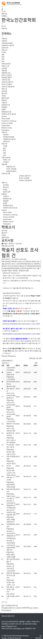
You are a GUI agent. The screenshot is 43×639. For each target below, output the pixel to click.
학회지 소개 (5, 66)
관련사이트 (5, 48)
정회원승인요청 (6, 112)
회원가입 (4, 14)
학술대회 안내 (6, 73)
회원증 (4, 109)
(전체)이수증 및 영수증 (9, 114)
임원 (3, 54)
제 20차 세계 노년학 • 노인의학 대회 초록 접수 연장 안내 (10, 587)
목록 (3, 246)
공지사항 (4, 91)
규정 (3, 61)
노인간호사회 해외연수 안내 (10, 422)
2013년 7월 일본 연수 (11, 464)
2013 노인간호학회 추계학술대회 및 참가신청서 (10, 431)
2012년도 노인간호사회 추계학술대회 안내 (10, 534)
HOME (5, 243)
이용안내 (4, 38)
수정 (9, 246)
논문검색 (4, 68)
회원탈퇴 (4, 107)
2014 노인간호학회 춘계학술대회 (10, 404)
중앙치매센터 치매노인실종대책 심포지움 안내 (10, 488)
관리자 (18, 372)
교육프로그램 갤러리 (8, 86)
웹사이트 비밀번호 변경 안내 (10, 388)
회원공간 (4, 100)
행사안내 (4, 93)
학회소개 (4, 50)
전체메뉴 (4, 16)
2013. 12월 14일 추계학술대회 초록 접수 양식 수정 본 (11, 443)
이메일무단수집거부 (8, 45)
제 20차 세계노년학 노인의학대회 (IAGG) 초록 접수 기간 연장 (11, 475)
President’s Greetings (9, 121)
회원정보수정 (6, 105)
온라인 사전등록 (7, 75)
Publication (5, 130)
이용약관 (4, 41)
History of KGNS (7, 123)
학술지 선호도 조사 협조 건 (10, 497)
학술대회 (4, 70)
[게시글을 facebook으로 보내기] (12, 356)
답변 (6, 246)
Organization (6, 125)
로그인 (4, 11)
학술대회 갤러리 (7, 77)
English (4, 116)
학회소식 (4, 89)
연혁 (3, 59)
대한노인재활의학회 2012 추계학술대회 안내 (10, 523)
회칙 (3, 57)
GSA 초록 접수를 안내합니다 (10, 596)
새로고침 (15, 605)
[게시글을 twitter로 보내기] (4, 356)
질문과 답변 (5, 98)
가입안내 (4, 102)
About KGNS (6, 118)
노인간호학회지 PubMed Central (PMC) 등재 (10, 371)
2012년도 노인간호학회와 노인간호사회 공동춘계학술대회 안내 (10, 545)
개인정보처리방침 (7, 43)
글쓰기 (4, 605)
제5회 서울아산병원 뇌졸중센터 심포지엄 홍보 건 (10, 558)
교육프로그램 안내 (7, 82)
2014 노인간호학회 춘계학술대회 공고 (10, 395)
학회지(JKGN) (6, 64)
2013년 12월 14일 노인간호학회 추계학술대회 (11, 455)
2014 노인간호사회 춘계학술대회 (10, 414)
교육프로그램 (6, 80)
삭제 (12, 246)
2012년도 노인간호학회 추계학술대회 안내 (10, 504)
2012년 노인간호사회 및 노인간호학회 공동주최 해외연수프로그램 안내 (10, 572)
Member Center (7, 128)
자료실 (4, 96)
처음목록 (9, 605)
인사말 (4, 52)
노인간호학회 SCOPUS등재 (10, 380)
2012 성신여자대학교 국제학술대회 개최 (10, 512)
